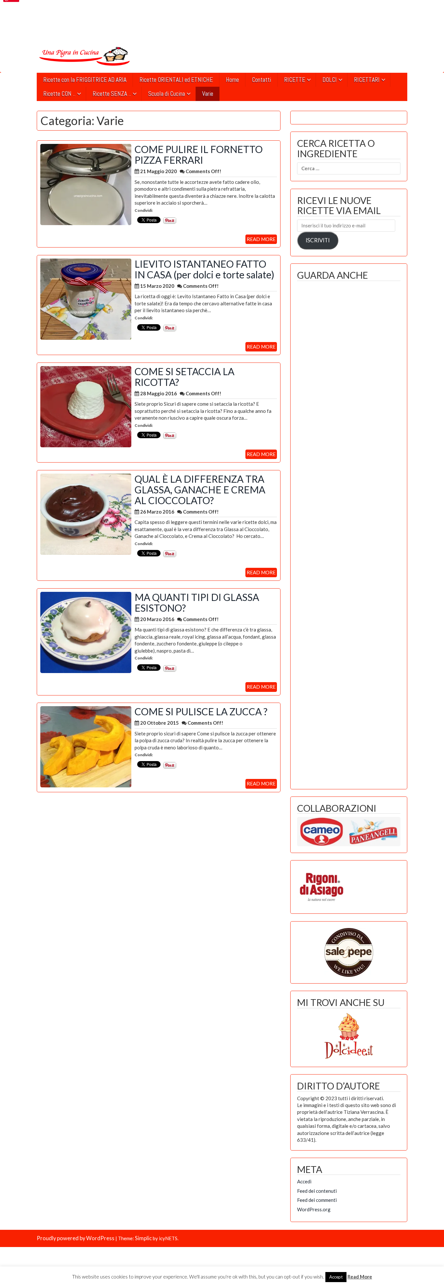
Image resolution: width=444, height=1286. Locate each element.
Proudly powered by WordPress (75, 1238)
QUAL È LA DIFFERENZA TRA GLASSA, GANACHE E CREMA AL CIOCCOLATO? (200, 489)
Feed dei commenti (317, 1200)
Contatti (261, 80)
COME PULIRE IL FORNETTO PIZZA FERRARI (199, 154)
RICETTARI (367, 80)
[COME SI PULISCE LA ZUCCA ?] (85, 746)
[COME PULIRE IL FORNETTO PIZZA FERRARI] (85, 184)
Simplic (143, 1238)
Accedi (304, 1181)
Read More (359, 1277)
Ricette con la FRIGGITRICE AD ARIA (84, 80)
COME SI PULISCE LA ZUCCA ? (201, 711)
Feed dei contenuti (317, 1191)
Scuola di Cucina (166, 94)
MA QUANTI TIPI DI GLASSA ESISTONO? (197, 602)
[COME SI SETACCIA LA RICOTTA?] (85, 406)
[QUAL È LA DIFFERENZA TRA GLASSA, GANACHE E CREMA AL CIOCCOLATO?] (85, 513)
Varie (207, 94)
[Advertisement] (348, 533)
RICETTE (294, 80)
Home (232, 80)
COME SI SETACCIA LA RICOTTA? (184, 376)
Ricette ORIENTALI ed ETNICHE (176, 80)
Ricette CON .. (59, 94)
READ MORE (261, 239)
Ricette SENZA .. (112, 94)
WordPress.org (314, 1209)
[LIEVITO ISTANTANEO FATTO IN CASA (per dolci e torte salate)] (85, 298)
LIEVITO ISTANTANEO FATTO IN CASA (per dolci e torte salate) (204, 269)
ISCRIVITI (318, 240)
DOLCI (329, 80)
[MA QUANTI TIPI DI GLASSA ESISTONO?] (85, 632)
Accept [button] (336, 1277)
